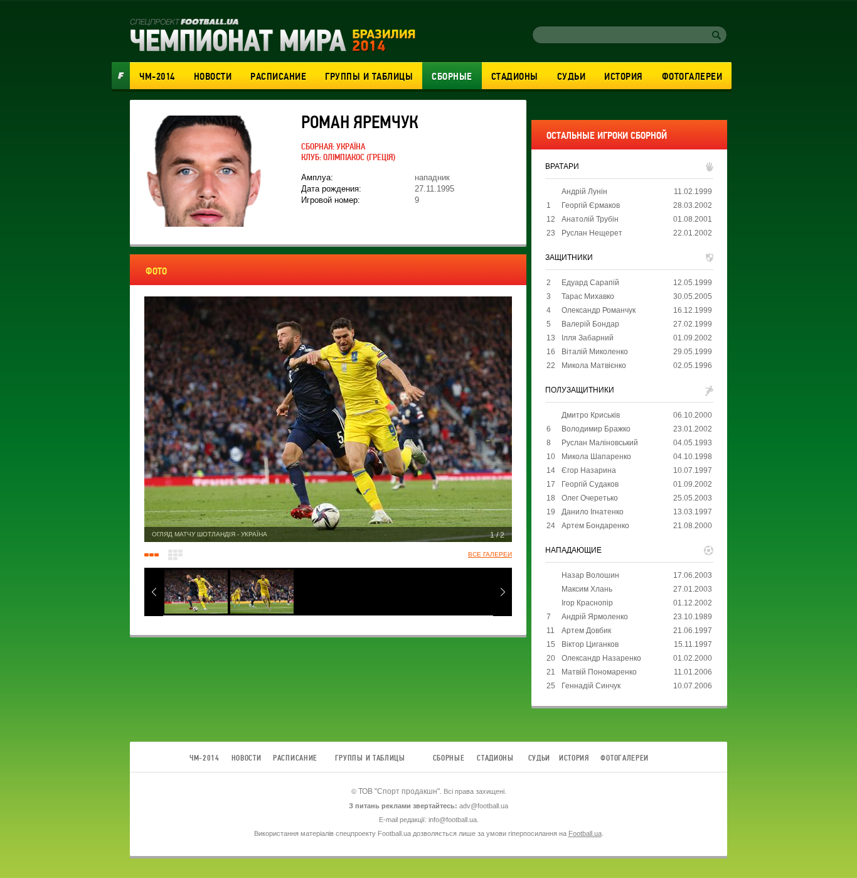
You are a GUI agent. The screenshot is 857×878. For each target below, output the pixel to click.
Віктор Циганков (590, 644)
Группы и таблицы (369, 76)
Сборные (452, 76)
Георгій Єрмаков (591, 205)
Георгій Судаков (590, 484)
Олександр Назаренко (601, 658)
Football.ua (585, 833)
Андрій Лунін (584, 191)
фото (156, 271)
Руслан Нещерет (592, 233)
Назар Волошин (590, 575)
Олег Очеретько (590, 498)
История (623, 76)
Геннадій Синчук (591, 685)
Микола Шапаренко (596, 456)
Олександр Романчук (599, 310)
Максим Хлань (587, 589)
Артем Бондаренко (595, 525)
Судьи (571, 76)
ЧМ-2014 (157, 76)
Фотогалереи (692, 76)
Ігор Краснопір (587, 603)
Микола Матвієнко (594, 365)
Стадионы (514, 76)
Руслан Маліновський (600, 442)
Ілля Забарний (588, 337)
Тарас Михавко (588, 296)
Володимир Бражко (596, 429)
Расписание (278, 76)
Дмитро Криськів (591, 415)
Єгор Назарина (589, 470)
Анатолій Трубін (590, 219)
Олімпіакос (344, 157)
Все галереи (490, 554)
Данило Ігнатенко (593, 511)
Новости (213, 76)
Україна (350, 146)
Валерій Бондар (590, 324)
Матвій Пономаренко (599, 672)
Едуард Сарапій (590, 282)
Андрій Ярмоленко (595, 616)
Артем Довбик (586, 630)
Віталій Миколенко (595, 351)
